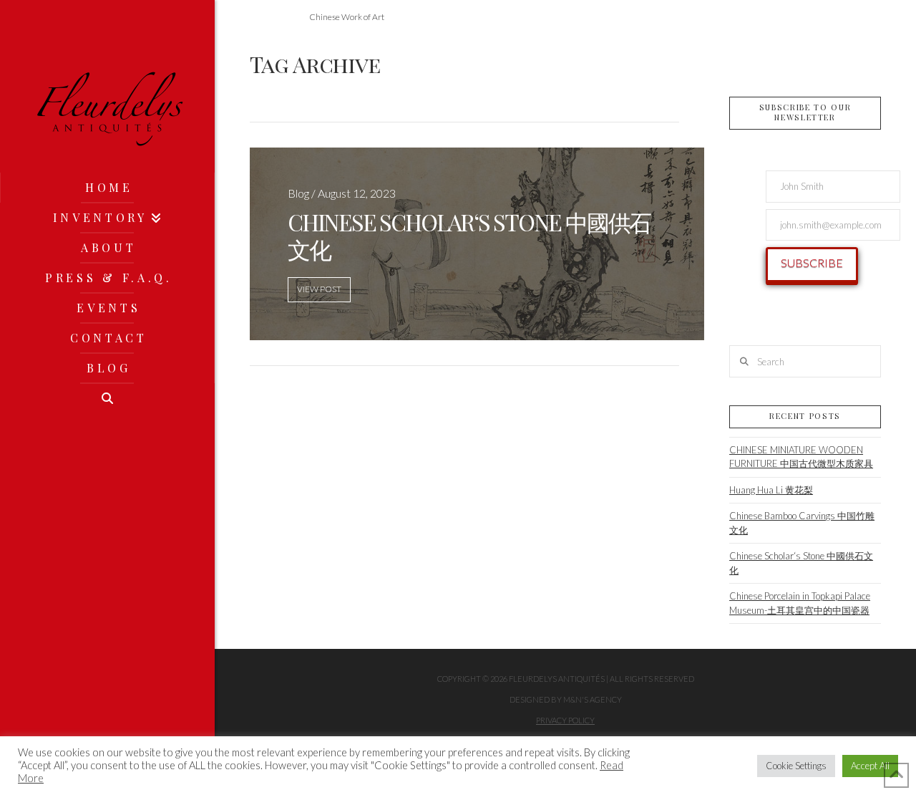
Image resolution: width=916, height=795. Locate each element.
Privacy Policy (565, 720)
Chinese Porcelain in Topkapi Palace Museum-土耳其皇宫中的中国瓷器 (799, 603)
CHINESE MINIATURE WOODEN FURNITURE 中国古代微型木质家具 (801, 457)
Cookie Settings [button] (796, 765)
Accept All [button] (870, 765)
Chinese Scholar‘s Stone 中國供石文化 (801, 563)
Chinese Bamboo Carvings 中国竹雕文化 (801, 523)
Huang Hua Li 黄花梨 (771, 490)
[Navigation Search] (107, 398)
